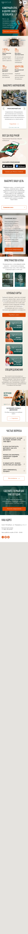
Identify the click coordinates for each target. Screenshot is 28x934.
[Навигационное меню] (24, 2)
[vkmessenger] (8, 537)
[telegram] (3, 537)
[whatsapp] (5, 537)
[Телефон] (20, 2)
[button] (10, 31)
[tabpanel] (14, 235)
